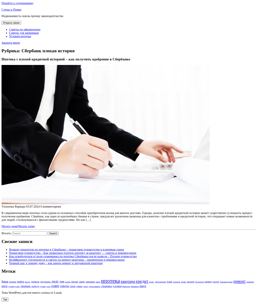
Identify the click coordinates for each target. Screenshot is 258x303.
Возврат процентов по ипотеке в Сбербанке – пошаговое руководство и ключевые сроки (66, 249)
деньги (35, 281)
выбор (20, 281)
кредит (142, 281)
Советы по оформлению (24, 29)
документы (45, 281)
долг (55, 281)
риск (5, 286)
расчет (216, 281)
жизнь (67, 282)
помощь (176, 282)
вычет (27, 282)
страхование (94, 286)
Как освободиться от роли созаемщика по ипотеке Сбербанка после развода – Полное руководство (73, 256)
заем (82, 281)
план (169, 281)
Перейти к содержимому (17, 3)
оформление (160, 282)
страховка (106, 286)
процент (190, 281)
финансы (135, 286)
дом (61, 281)
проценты (199, 282)
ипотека (110, 281)
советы (64, 286)
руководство (14, 286)
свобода (35, 286)
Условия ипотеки (20, 36)
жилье (74, 281)
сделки (43, 286)
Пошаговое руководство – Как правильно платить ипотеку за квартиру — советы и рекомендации (72, 253)
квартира (128, 281)
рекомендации (226, 282)
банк (5, 281)
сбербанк (25, 286)
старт (85, 286)
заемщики (90, 281)
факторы (126, 286)
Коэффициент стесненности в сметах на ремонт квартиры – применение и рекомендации (67, 259)
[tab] (11, 23)
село (48, 286)
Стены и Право (11, 9)
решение (250, 282)
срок (73, 286)
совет (55, 286)
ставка (79, 286)
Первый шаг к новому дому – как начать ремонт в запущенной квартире (56, 263)
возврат (12, 281)
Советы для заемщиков (24, 32)
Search (53, 233)
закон (98, 282)
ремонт (239, 281)
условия (117, 286)
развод (208, 281)
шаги (143, 286)
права (183, 282)
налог (151, 282)
